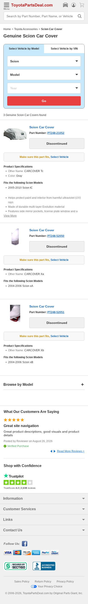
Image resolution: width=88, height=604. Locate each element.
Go (44, 101)
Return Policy (43, 581)
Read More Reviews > (70, 451)
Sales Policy (21, 581)
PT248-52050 (55, 236)
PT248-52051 (55, 312)
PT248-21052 (55, 133)
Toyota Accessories (26, 29)
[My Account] (73, 5)
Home (7, 29)
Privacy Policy (65, 581)
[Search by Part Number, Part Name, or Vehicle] (79, 16)
